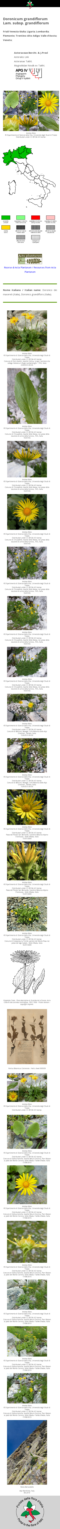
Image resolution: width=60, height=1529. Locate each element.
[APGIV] (28, 79)
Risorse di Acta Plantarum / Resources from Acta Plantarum (30, 269)
